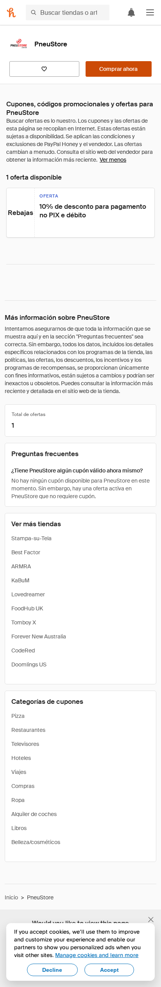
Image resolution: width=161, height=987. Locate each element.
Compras (22, 786)
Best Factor (25, 552)
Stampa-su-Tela (31, 538)
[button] (150, 12)
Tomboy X (23, 622)
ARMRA (21, 566)
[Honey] (11, 12)
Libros (19, 828)
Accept (109, 970)
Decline (52, 970)
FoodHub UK (27, 608)
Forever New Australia (38, 636)
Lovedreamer (28, 594)
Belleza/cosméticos (35, 842)
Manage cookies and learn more (96, 955)
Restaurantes (28, 729)
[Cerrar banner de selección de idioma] (150, 919)
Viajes (18, 772)
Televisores (25, 743)
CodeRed (23, 650)
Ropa (18, 800)
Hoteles (21, 757)
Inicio (11, 897)
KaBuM (20, 580)
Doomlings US (29, 664)
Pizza (18, 715)
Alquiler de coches (34, 814)
